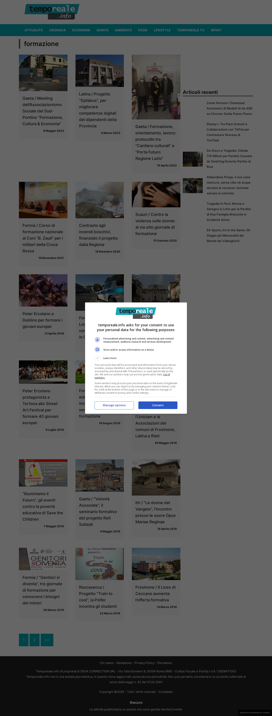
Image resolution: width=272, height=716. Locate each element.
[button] (136, 358)
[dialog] (136, 358)
